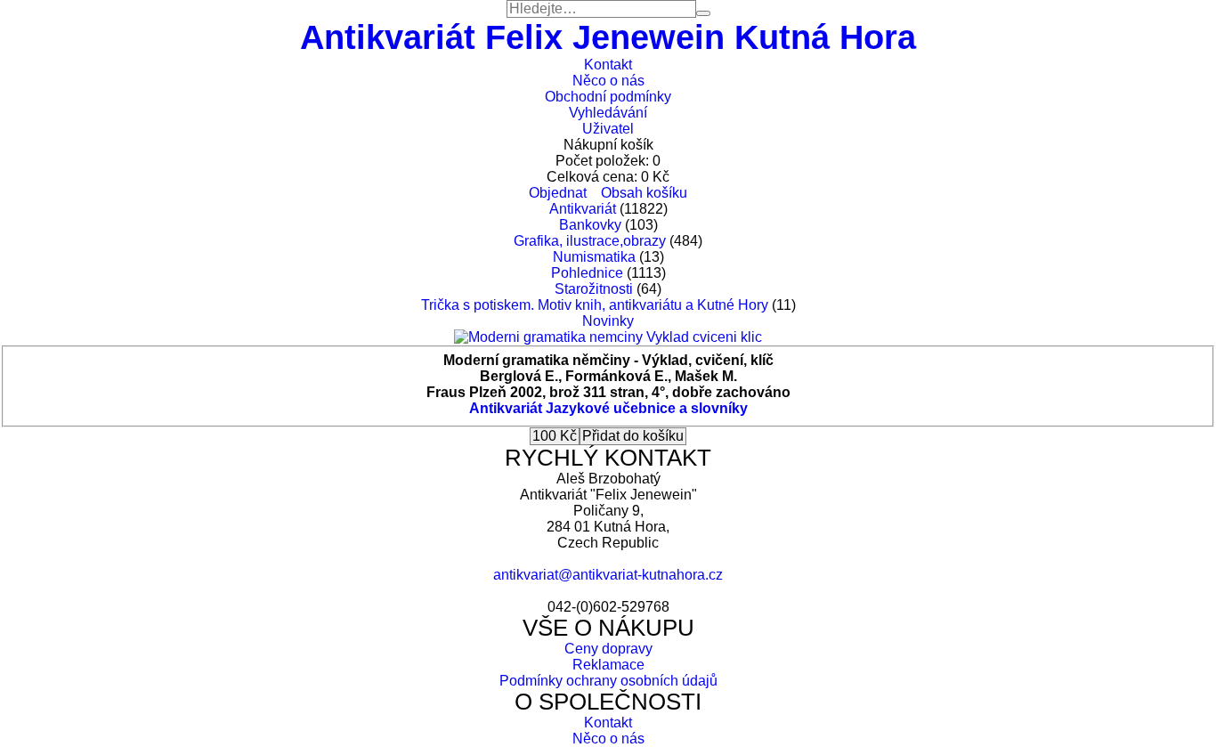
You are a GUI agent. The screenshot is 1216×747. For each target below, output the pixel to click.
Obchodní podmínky (608, 96)
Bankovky (590, 224)
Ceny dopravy (608, 648)
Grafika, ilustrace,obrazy (590, 240)
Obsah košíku (644, 192)
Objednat (558, 192)
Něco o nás (608, 80)
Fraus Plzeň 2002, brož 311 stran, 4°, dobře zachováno (608, 392)
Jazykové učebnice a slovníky (647, 408)
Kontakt (608, 64)
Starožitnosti (594, 288)
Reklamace (608, 664)
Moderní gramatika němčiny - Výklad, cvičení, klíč (608, 360)
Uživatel (608, 128)
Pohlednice (587, 272)
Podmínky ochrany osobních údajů (608, 680)
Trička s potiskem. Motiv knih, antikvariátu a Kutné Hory (594, 305)
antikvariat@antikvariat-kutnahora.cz (608, 574)
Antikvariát (582, 208)
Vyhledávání (608, 112)
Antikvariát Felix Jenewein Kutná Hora (608, 37)
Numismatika (594, 256)
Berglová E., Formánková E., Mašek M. (608, 376)
